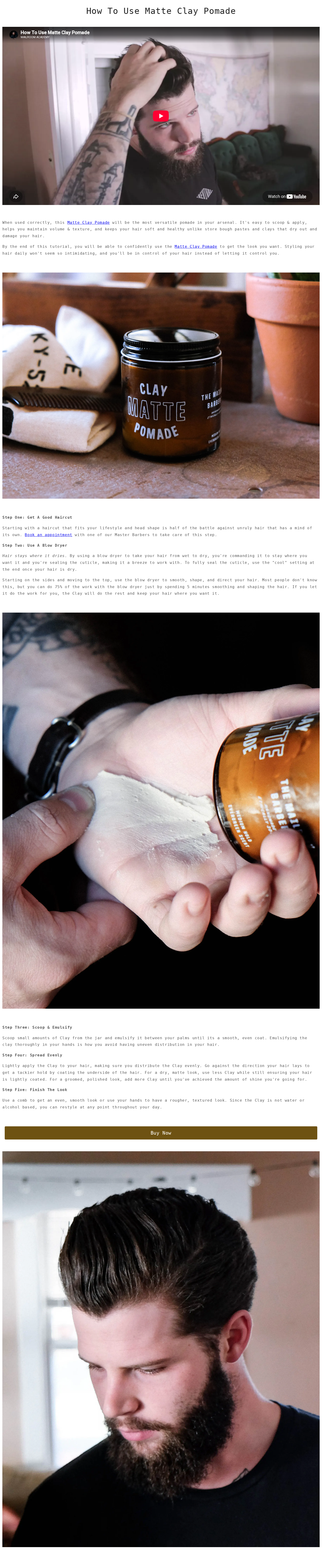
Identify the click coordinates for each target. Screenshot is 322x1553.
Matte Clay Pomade (88, 222)
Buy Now (161, 1133)
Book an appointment (48, 535)
